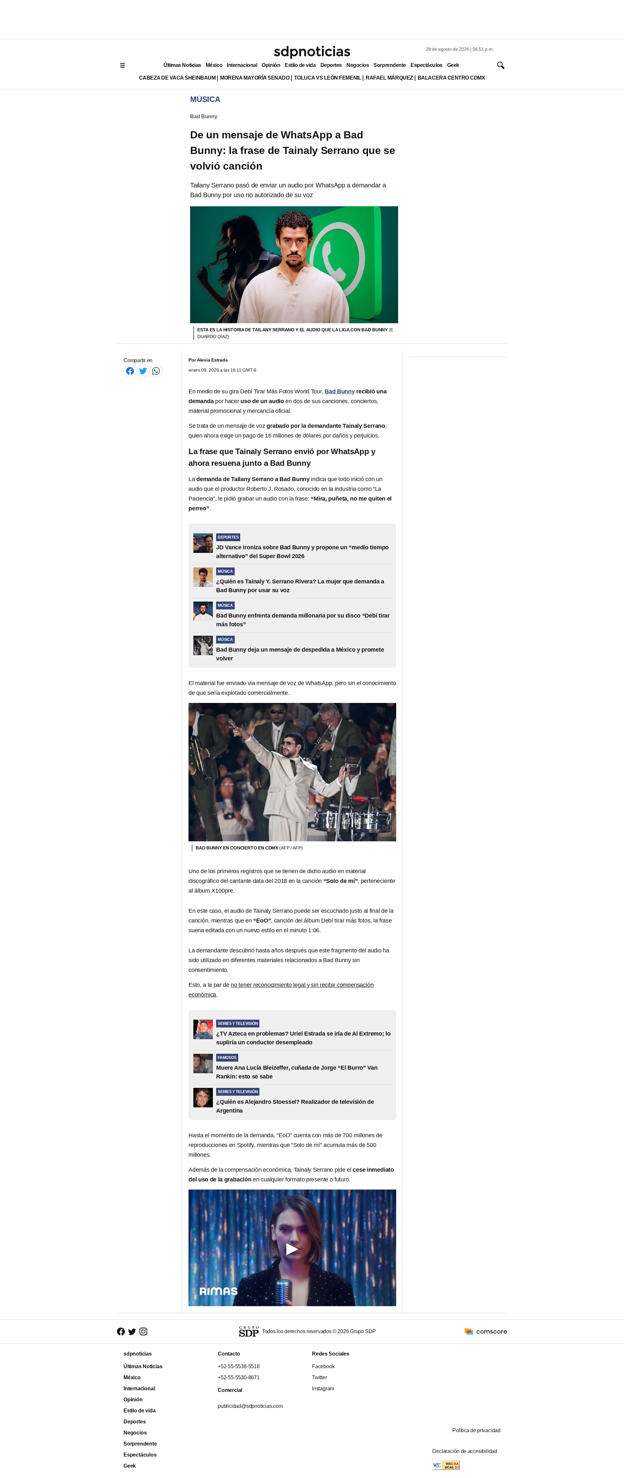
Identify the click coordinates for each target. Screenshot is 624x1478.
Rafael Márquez (389, 78)
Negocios (357, 65)
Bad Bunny (203, 116)
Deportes (331, 65)
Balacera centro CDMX (451, 78)
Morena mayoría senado (254, 78)
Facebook (323, 1366)
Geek (453, 65)
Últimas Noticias (182, 65)
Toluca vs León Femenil (327, 78)
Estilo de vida (300, 65)
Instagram (323, 1388)
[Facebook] (130, 371)
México (214, 65)
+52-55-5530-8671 (239, 1377)
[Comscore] (486, 1331)
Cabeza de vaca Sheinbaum (177, 78)
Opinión (271, 65)
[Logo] (312, 52)
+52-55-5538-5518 (239, 1366)
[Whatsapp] (156, 371)
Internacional (242, 65)
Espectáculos (426, 65)
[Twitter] (143, 371)
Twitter (319, 1377)
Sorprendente (389, 65)
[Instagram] (143, 1332)
